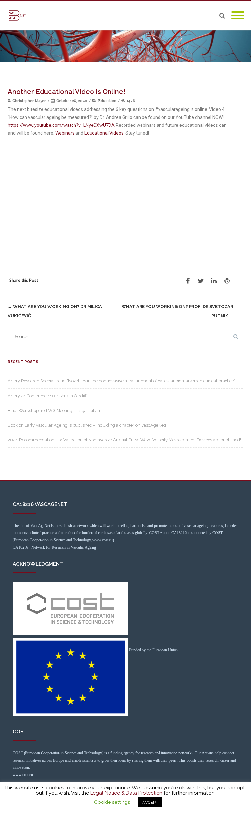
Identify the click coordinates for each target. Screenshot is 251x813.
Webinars (65, 133)
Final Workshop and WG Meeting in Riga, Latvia (54, 410)
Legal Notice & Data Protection (126, 793)
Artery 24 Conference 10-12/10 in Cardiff (47, 395)
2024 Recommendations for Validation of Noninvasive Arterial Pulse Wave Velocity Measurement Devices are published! (124, 439)
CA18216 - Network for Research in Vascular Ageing (54, 547)
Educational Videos (104, 133)
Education (107, 100)
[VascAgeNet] (19, 15)
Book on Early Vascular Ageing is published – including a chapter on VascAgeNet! (87, 425)
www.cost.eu (23, 774)
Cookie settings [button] (112, 802)
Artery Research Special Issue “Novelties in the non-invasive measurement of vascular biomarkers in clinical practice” (122, 380)
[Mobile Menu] (237, 15)
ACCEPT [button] (150, 802)
